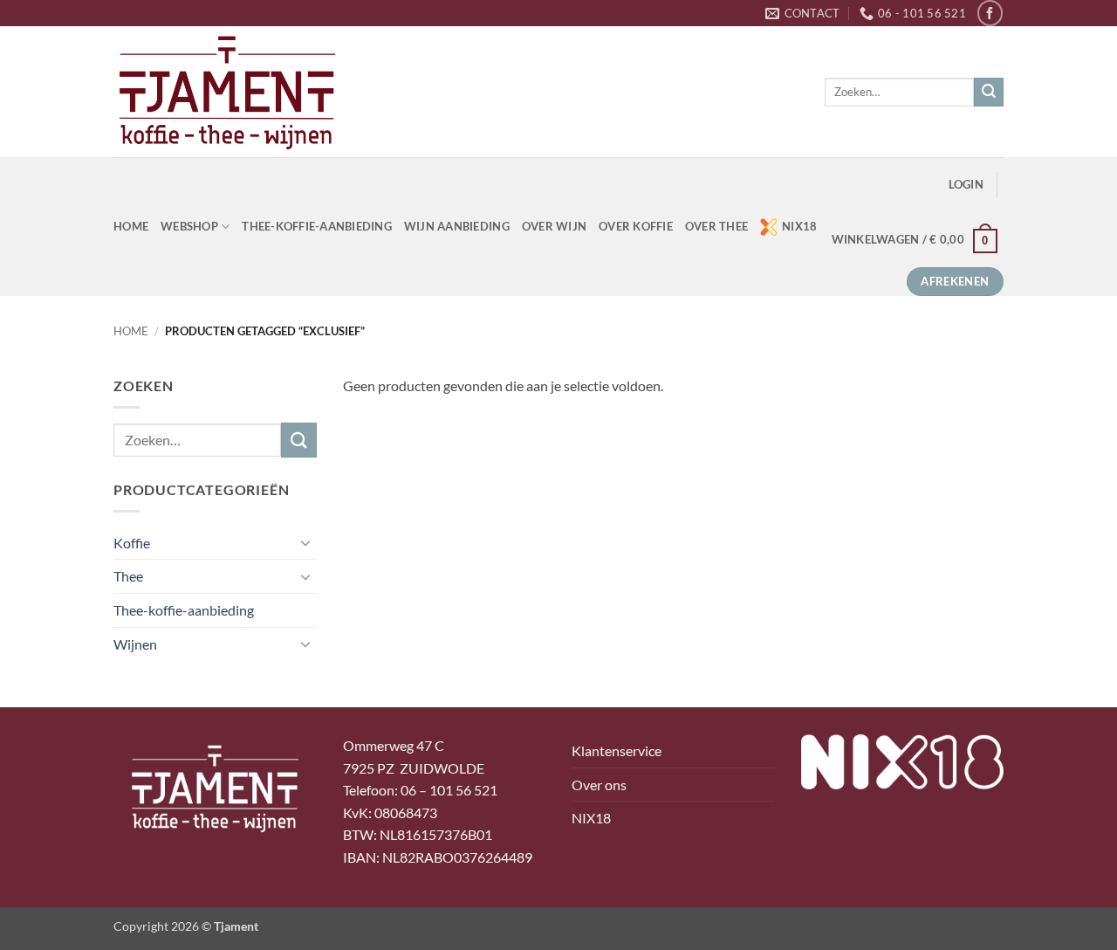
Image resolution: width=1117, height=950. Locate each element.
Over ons (599, 784)
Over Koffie (636, 226)
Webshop (189, 226)
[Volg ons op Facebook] (990, 12)
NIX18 (799, 226)
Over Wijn (554, 226)
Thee (128, 576)
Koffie (131, 542)
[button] (966, 184)
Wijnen (135, 644)
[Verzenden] (989, 92)
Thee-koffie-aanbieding (317, 226)
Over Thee (716, 226)
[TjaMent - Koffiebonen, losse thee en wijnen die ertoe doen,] (226, 92)
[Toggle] (306, 542)
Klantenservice (616, 750)
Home (130, 331)
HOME (130, 226)
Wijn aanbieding (457, 226)
